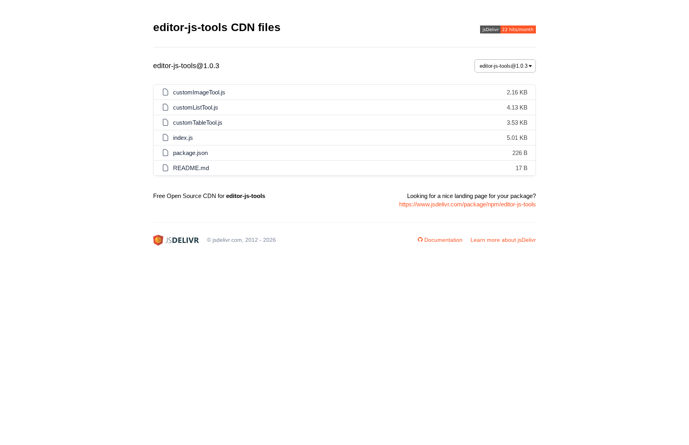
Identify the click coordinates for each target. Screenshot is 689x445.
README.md (191, 168)
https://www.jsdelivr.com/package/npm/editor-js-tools (467, 204)
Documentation (443, 240)
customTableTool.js (197, 122)
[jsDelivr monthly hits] (508, 30)
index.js (183, 137)
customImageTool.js (199, 92)
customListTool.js (195, 107)
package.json (190, 152)
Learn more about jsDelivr (503, 240)
